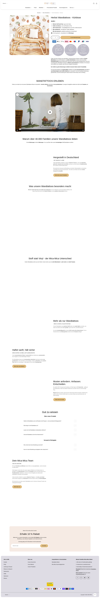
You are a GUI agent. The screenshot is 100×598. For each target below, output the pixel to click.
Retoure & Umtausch (8, 569)
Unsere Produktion (31, 566)
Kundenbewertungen (80, 574)
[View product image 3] (20, 57)
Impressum (6, 576)
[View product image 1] (14, 57)
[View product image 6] (29, 57)
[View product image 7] (32, 57)
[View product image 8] (36, 57)
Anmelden (44, 545)
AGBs (5, 573)
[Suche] (93, 3)
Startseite (39, 12)
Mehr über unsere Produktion (61, 175)
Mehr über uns (17, 486)
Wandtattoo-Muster (56, 562)
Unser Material (31, 564)
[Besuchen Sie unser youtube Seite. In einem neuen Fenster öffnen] (84, 577)
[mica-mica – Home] (50, 3)
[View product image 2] (17, 57)
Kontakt (5, 562)
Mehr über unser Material (19, 366)
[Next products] (46, 36)
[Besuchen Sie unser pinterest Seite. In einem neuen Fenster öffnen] (88, 577)
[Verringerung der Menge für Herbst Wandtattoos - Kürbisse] (53, 37)
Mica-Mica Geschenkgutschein (58, 564)
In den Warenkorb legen (75, 37)
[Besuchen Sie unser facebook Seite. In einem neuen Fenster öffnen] (77, 577)
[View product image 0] (11, 57)
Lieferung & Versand (8, 566)
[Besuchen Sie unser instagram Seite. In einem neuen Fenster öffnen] (81, 577)
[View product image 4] (23, 57)
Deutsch (4, 3)
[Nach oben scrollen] (95, 594)
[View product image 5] (26, 57)
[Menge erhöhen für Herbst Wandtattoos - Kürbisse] (58, 37)
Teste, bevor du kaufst (59, 399)
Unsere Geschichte (32, 562)
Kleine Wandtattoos (46, 12)
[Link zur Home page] (50, 584)
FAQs (5, 564)
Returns (5, 578)
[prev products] (11, 36)
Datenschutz (6, 571)
